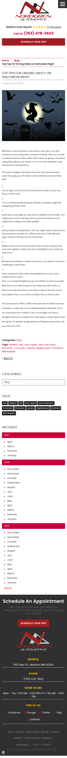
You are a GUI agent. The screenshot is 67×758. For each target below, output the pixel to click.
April (9, 442)
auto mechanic (47, 345)
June (10, 496)
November (13, 474)
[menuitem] (11, 731)
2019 (6, 526)
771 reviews (53, 27)
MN (21, 345)
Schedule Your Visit (34, 42)
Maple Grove (43, 348)
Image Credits (22, 745)
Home (5, 61)
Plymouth (7, 348)
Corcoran (19, 348)
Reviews (36, 738)
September (13, 483)
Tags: (6, 396)
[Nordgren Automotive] (33, 11)
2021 (6, 435)
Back (8, 359)
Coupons (54, 732)
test (5, 403)
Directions (47, 738)
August (11, 487)
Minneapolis (8, 351)
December (13, 469)
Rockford (58, 348)
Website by (41, 744)
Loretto (31, 348)
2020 (7, 462)
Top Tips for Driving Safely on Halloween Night (28, 64)
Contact (27, 738)
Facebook (14, 712)
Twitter (46, 712)
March (10, 446)
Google (31, 712)
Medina (13, 345)
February (12, 451)
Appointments (32, 732)
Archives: (10, 427)
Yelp (59, 712)
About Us (19, 732)
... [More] (7, 588)
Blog (16, 61)
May (9, 501)
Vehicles (18, 738)
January (11, 455)
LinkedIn (35, 719)
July (9, 492)
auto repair (31, 345)
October (12, 478)
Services (45, 732)
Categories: (11, 374)
